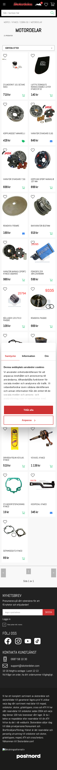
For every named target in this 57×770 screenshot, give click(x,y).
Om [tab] (47, 355)
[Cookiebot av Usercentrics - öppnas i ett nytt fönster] (40, 347)
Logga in (6, 619)
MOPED (7, 22)
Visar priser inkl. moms (14, 624)
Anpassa (27, 420)
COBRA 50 (24, 22)
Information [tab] (28, 355)
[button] (28, 48)
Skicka (48, 612)
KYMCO (15, 22)
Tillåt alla (28, 409)
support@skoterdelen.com (25, 665)
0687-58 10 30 (19, 659)
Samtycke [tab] (10, 355)
